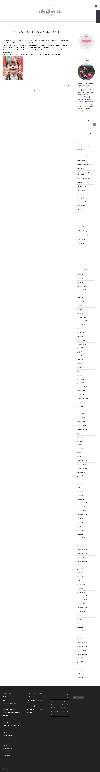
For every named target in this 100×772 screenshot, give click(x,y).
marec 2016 (81, 584)
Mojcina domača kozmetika (85, 164)
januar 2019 (81, 456)
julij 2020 (80, 406)
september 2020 (82, 398)
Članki (79, 143)
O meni (31, 24)
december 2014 (82, 642)
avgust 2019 (81, 433)
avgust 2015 (81, 611)
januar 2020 (81, 418)
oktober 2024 (81, 290)
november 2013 (82, 677)
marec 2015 (81, 631)
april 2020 (80, 410)
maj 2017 (80, 530)
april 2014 (80, 673)
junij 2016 (80, 573)
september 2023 (82, 321)
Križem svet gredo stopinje (85, 157)
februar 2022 (81, 363)
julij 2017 (80, 522)
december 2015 (82, 596)
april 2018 (80, 487)
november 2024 (82, 286)
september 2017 (82, 514)
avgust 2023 (81, 325)
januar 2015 (81, 638)
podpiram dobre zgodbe (84, 178)
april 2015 (80, 627)
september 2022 (82, 344)
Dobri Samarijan (83, 230)
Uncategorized (37, 90)
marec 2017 (81, 538)
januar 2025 (81, 282)
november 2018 (82, 460)
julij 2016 (80, 569)
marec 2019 (81, 449)
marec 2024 (81, 301)
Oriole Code (17, 769)
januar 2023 (81, 332)
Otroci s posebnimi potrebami (83, 173)
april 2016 (80, 580)
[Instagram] (9, 6)
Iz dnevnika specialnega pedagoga (84, 148)
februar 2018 (81, 495)
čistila (79, 139)
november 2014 (82, 646)
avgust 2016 (81, 565)
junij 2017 (80, 526)
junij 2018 (80, 479)
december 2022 (82, 336)
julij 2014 (80, 662)
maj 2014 (80, 669)
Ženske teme (81, 205)
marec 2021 (81, 379)
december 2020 (82, 387)
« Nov (51, 717)
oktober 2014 (81, 650)
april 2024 (80, 297)
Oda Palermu (81, 239)
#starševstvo (78, 697)
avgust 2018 (81, 472)
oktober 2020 (81, 394)
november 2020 (82, 390)
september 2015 (82, 607)
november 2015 (82, 600)
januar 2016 (81, 592)
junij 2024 (80, 294)
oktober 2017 (81, 511)
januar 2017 (81, 545)
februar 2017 (81, 542)
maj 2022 (80, 356)
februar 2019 (81, 452)
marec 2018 (81, 491)
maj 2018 (80, 483)
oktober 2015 (81, 604)
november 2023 (82, 313)
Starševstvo (55, 24)
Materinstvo (81, 160)
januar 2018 (81, 499)
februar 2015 (81, 634)
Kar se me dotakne (83, 153)
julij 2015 (80, 615)
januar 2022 (81, 367)
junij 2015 (80, 619)
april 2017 (80, 534)
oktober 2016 (81, 557)
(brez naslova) (82, 235)
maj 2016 (80, 576)
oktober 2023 (81, 317)
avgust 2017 (81, 518)
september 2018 (82, 468)
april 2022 (80, 359)
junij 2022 (80, 352)
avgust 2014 (81, 658)
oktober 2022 (81, 340)
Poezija (79, 182)
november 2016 (82, 553)
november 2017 (82, 507)
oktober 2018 (81, 464)
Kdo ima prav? (82, 226)
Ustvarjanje (80, 198)
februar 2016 (81, 588)
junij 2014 (80, 666)
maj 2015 (80, 623)
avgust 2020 (81, 402)
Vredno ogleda (81, 202)
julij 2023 (80, 328)
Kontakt (68, 24)
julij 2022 (80, 348)
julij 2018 (80, 476)
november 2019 (82, 421)
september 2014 (82, 654)
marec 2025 (81, 278)
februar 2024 (81, 305)
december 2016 (82, 549)
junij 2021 (80, 375)
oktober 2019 (81, 425)
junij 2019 (80, 441)
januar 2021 (81, 383)
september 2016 (82, 561)
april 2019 (80, 445)
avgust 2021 (81, 371)
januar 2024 (81, 309)
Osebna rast (42, 24)
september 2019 (82, 429)
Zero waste (80, 209)
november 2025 (82, 274)
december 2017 (82, 503)
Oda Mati (80, 243)
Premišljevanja (81, 186)
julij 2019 (80, 437)
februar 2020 (81, 414)
